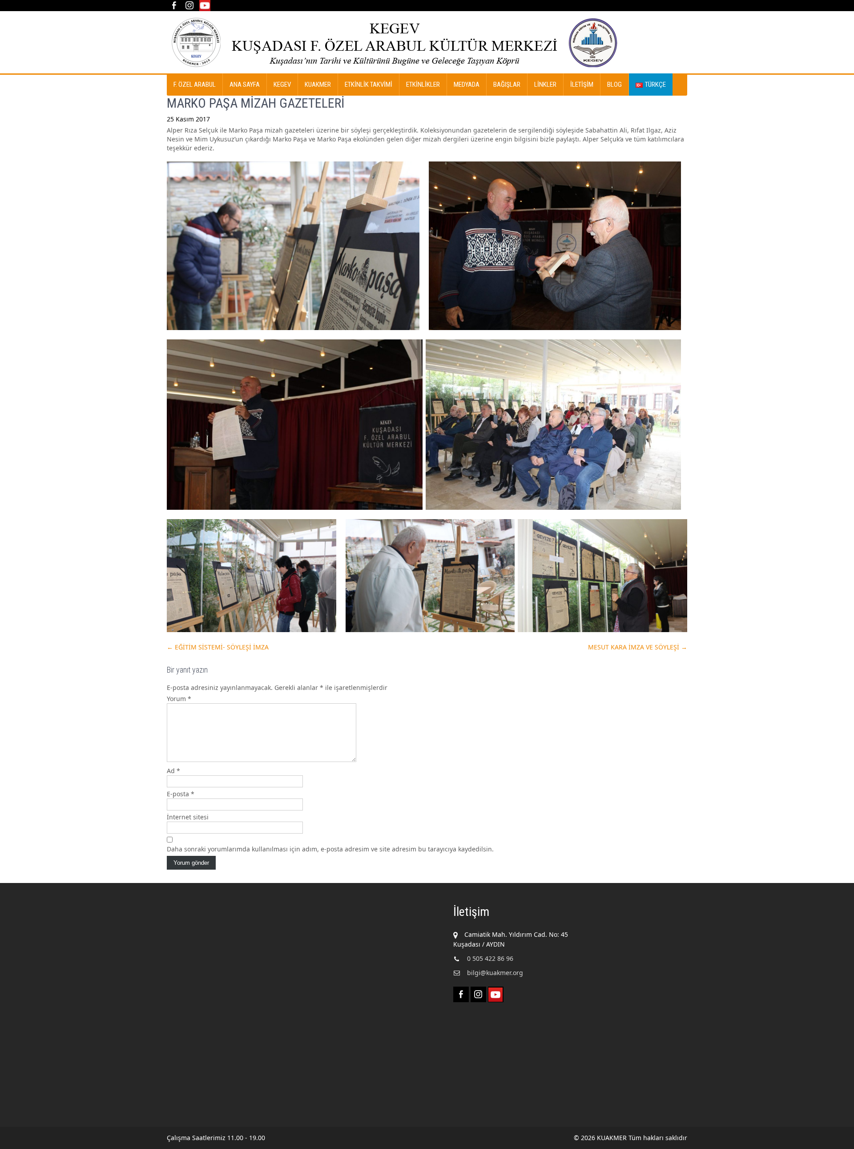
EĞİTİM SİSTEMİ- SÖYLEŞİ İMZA (218, 647)
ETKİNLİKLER (423, 85)
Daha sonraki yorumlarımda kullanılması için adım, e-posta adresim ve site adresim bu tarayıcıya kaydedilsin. (330, 849)
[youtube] (204, 5)
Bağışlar (506, 85)
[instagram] (189, 5)
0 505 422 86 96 (490, 958)
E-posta (180, 794)
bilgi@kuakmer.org (495, 972)
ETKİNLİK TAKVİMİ (368, 85)
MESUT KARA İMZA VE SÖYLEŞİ (637, 647)
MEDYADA (466, 85)
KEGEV (282, 85)
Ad (173, 770)
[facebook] (173, 5)
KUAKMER (318, 85)
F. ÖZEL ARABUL (194, 85)
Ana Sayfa (245, 85)
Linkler (545, 85)
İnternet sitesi (188, 817)
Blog (614, 85)
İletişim (581, 85)
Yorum (179, 698)
